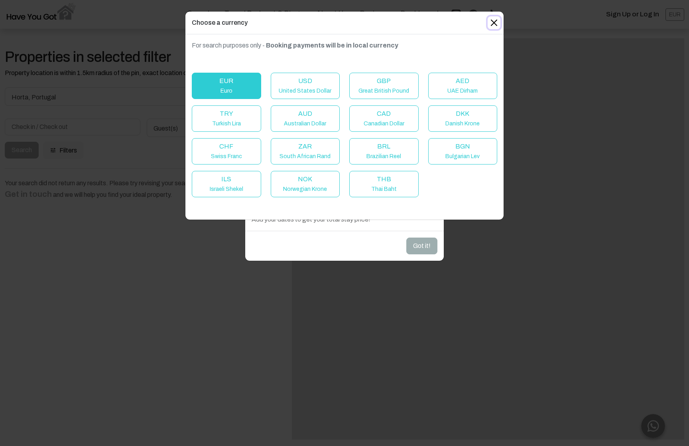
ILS (226, 184)
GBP (383, 85)
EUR (226, 85)
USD (305, 85)
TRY (226, 118)
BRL (383, 151)
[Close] (494, 22)
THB (384, 184)
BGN (462, 151)
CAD (384, 118)
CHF (226, 151)
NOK (305, 184)
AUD (305, 118)
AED (462, 85)
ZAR (305, 151)
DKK (462, 118)
